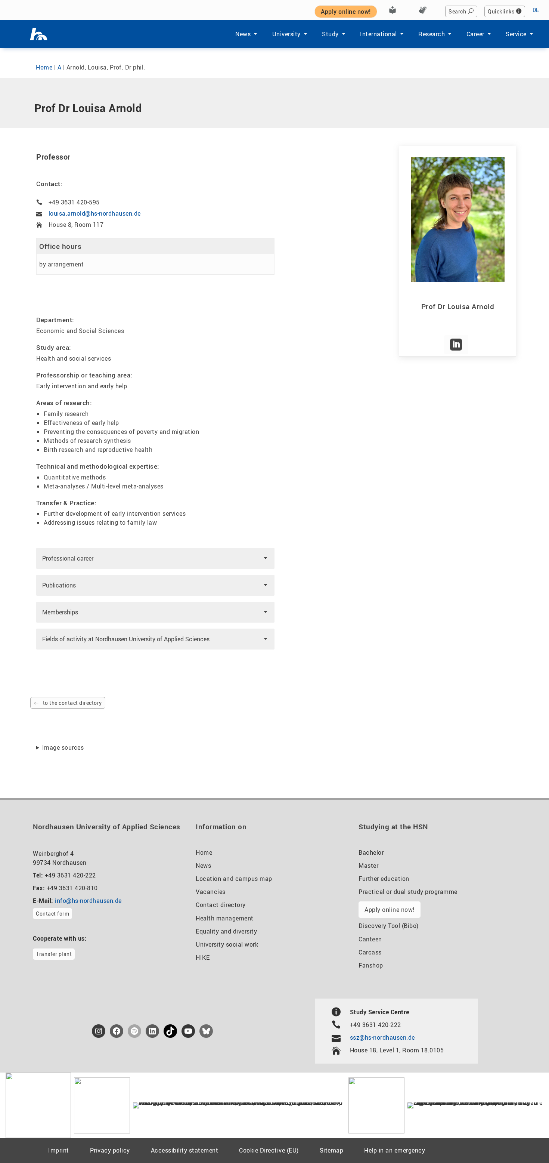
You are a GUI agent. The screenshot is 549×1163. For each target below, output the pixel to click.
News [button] (243, 34)
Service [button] (516, 34)
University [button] (286, 34)
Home (44, 67)
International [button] (378, 34)
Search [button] (457, 11)
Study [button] (330, 34)
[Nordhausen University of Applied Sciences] (39, 34)
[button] (155, 558)
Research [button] (431, 34)
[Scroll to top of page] (525, 1140)
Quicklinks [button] (501, 11)
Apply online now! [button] (346, 11)
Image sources (63, 747)
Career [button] (475, 34)
